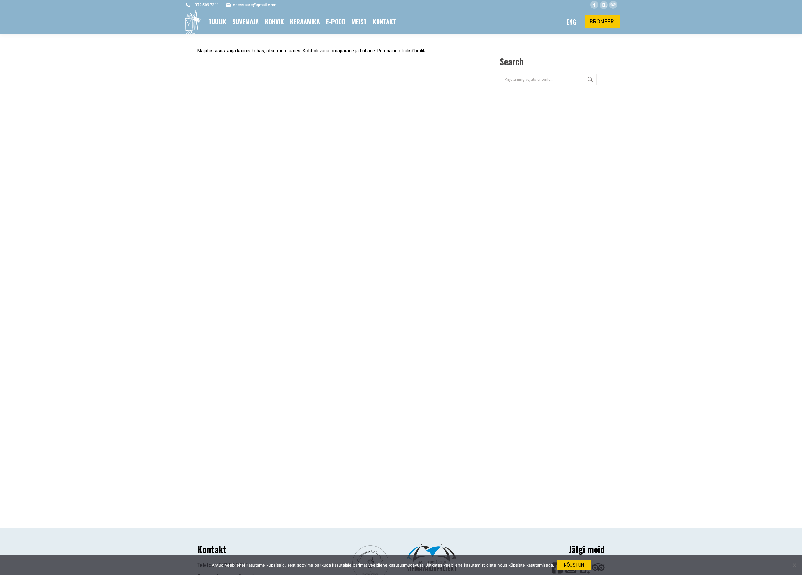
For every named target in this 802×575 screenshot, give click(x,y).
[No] (794, 565)
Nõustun (574, 564)
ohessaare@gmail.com (254, 5)
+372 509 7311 (206, 5)
